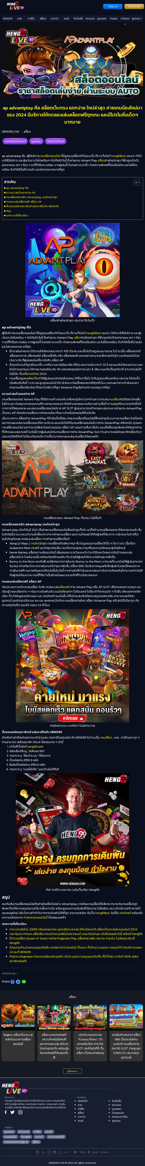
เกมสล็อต (114, 399)
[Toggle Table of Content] (135, 182)
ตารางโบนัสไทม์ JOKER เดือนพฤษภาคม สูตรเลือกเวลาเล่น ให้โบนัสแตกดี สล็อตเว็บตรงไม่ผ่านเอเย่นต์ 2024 (73, 929)
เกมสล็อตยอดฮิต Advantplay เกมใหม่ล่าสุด (31, 197)
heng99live (118, 156)
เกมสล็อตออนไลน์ (49, 156)
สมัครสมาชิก (134, 6)
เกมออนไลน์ (10, 1137)
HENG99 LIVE (10, 131)
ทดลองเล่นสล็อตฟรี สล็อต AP (24, 201)
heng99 (32, 746)
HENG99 (7, 19)
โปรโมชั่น (78, 19)
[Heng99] (52, 6)
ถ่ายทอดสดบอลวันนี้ (36, 917)
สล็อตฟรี (64, 587)
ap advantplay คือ (17, 188)
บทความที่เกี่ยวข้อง (17, 215)
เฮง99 (49, 1132)
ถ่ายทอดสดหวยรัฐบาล (16, 1142)
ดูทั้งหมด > (72, 1071)
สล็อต (43, 19)
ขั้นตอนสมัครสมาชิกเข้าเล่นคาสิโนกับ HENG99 (32, 206)
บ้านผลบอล (113, 19)
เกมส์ (66, 19)
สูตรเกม (136, 19)
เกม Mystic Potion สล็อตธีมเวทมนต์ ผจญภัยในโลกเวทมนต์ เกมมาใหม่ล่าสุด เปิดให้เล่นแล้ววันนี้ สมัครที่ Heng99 (75, 934)
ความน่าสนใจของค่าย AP (20, 192)
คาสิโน (31, 19)
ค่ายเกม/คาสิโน (125, 19)
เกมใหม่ (35, 543)
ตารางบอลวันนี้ (56, 1137)
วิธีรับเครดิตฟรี (56, 141)
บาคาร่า (55, 19)
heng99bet (93, 333)
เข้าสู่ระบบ (113, 6)
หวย (19, 19)
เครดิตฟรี (125, 913)
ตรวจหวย (24, 1132)
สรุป (8, 211)
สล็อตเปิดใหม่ (31, 373)
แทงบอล (90, 19)
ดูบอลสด (101, 19)
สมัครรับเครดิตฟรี (15, 141)
